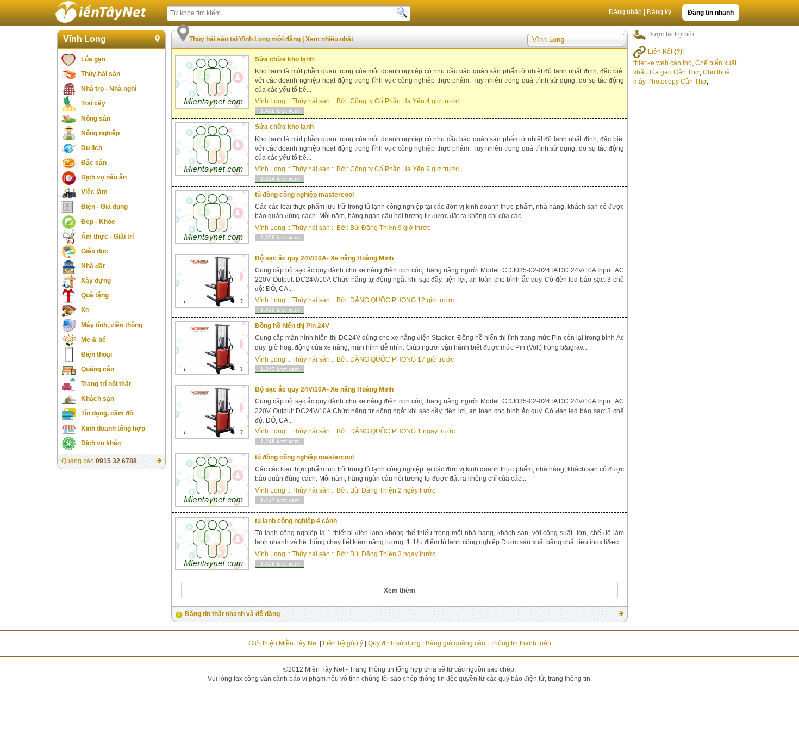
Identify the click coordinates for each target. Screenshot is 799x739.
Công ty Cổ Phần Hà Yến (387, 101)
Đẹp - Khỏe (98, 222)
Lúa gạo (93, 59)
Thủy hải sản (100, 74)
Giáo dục (94, 251)
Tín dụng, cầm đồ (107, 413)
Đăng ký (659, 12)
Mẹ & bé (93, 340)
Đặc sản (94, 162)
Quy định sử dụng (394, 643)
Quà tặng (95, 295)
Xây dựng (96, 280)
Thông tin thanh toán (520, 643)
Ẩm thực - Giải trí (107, 236)
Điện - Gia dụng (104, 206)
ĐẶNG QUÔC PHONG (383, 300)
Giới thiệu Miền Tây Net (283, 643)
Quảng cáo (97, 369)
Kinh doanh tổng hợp (113, 428)
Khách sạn (97, 398)
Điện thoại (96, 354)
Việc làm (94, 192)
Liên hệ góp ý (343, 643)
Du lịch (91, 148)
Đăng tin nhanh (711, 12)
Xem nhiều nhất (329, 39)
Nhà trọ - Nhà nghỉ (108, 88)
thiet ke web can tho (662, 63)
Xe (85, 310)
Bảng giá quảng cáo (455, 643)
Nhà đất (93, 266)
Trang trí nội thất (106, 384)
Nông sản (95, 118)
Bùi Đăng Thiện (374, 228)
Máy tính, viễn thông (111, 325)
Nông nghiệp (100, 133)
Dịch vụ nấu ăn (104, 177)
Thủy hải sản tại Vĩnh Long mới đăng (245, 39)
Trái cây (93, 103)
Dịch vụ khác (101, 443)
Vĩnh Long (84, 39)
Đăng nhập (625, 12)
